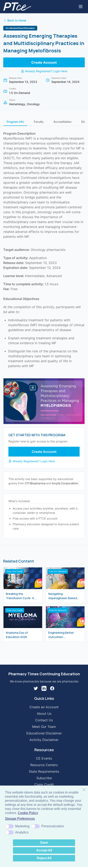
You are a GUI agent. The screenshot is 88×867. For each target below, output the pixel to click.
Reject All (44, 858)
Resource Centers (44, 765)
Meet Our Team (44, 727)
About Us (44, 713)
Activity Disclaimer (44, 740)
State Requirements (44, 771)
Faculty (39, 121)
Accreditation (62, 121)
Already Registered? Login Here (46, 71)
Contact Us (44, 720)
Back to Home (16, 20)
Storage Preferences (20, 818)
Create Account (44, 62)
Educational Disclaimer (44, 733)
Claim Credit (44, 784)
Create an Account (44, 707)
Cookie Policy (28, 813)
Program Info (15, 121)
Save (44, 842)
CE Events (44, 758)
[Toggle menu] (81, 6)
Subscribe (44, 778)
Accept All (44, 850)
